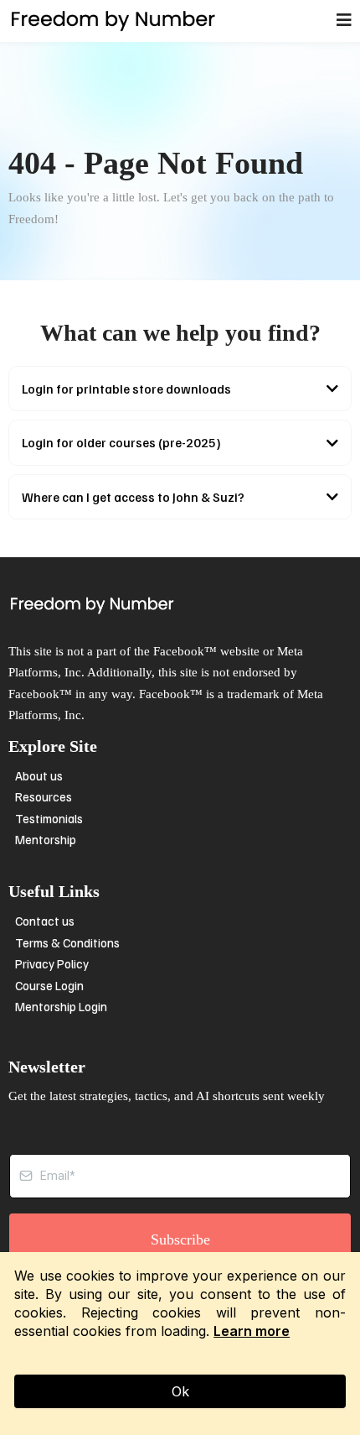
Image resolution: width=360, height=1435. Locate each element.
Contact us (45, 920)
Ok (180, 1391)
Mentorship (45, 839)
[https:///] (180, 605)
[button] (344, 21)
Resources (43, 796)
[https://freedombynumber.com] (113, 21)
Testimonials (49, 818)
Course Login (49, 985)
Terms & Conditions (67, 942)
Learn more (251, 1331)
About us (39, 775)
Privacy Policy (52, 963)
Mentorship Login (61, 1006)
